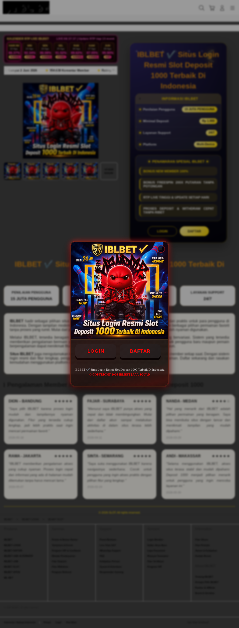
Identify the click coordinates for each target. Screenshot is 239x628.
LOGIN (96, 351)
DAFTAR (140, 351)
